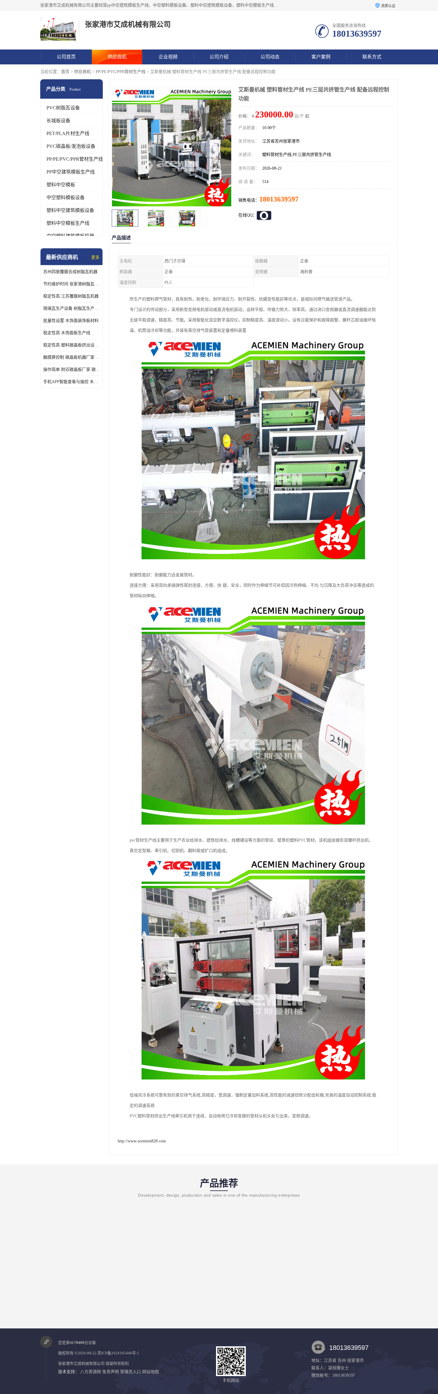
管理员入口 (130, 1372)
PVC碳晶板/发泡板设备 (70, 146)
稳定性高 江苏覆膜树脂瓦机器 (71, 296)
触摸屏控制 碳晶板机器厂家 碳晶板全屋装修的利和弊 (71, 357)
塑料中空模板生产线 (67, 223)
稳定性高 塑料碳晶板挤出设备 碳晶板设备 (71, 345)
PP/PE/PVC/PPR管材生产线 (120, 71)
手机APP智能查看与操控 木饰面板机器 (71, 382)
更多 (95, 257)
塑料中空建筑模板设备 (70, 210)
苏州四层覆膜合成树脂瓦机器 (70, 271)
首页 (65, 71)
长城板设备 (58, 120)
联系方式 (371, 56)
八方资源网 (90, 1372)
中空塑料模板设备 (65, 197)
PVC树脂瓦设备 (63, 107)
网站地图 (150, 1372)
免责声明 (110, 1372)
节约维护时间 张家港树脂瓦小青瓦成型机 (71, 284)
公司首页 (66, 56)
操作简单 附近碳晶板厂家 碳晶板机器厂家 (71, 369)
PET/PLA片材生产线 (67, 133)
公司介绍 (219, 56)
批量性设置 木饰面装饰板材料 (71, 320)
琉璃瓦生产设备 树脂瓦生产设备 (71, 308)
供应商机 (117, 56)
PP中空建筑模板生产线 (70, 171)
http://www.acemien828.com (142, 1141)
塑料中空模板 (60, 184)
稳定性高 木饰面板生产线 (66, 333)
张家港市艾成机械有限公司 (81, 1363)
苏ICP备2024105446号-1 (118, 1353)
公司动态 (269, 56)
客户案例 (320, 56)
